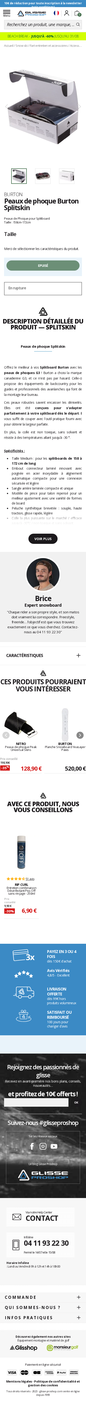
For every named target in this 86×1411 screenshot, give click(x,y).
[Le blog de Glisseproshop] (43, 1175)
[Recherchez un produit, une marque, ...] (78, 24)
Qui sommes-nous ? (33, 1307)
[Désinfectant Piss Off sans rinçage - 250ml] (21, 852)
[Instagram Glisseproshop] (43, 1147)
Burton (13, 194)
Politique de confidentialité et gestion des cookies (54, 1383)
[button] (43, 656)
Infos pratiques (29, 1317)
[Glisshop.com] (23, 1348)
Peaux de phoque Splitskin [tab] (43, 346)
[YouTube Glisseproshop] (54, 1147)
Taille (10, 233)
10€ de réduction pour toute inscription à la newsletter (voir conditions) (43, 5)
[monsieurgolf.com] (62, 1348)
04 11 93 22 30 (48, 631)
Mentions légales (19, 1381)
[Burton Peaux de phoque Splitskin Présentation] (43, 107)
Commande (21, 1297)
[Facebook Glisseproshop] (32, 1147)
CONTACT (42, 1218)
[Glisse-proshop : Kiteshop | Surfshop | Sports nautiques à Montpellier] (31, 13)
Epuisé (43, 265)
